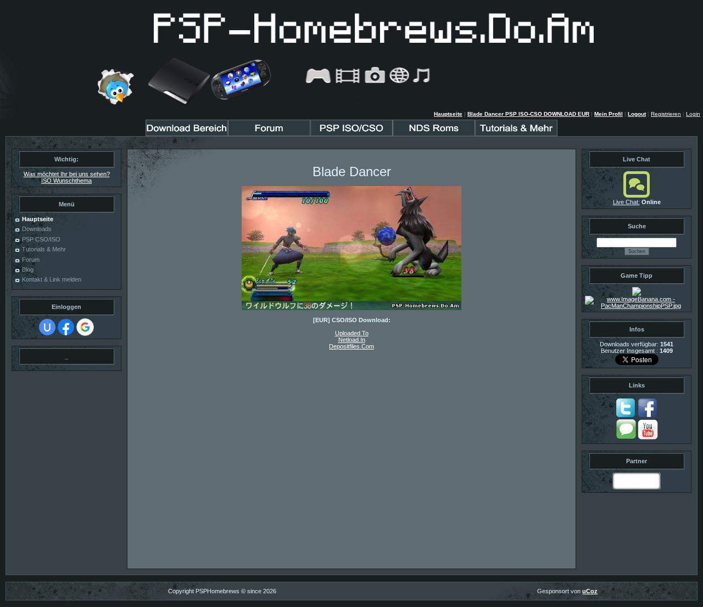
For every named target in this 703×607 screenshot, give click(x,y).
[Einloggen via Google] (85, 327)
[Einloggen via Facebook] (66, 327)
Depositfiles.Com (351, 346)
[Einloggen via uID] (47, 327)
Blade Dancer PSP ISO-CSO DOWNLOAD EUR (528, 114)
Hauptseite (448, 114)
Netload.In (351, 339)
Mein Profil (608, 114)
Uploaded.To (352, 333)
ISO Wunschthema (66, 180)
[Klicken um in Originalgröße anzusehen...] (351, 308)
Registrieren (666, 114)
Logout (637, 114)
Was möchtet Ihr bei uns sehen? (67, 174)
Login (693, 114)
